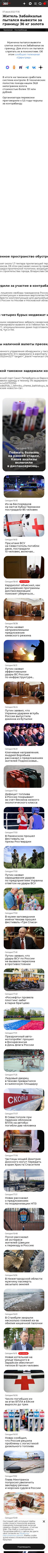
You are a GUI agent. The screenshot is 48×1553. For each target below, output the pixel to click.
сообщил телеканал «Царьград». (27, 56)
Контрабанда (20, 30)
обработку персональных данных (16, 1534)
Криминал (8, 30)
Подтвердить (24, 1547)
